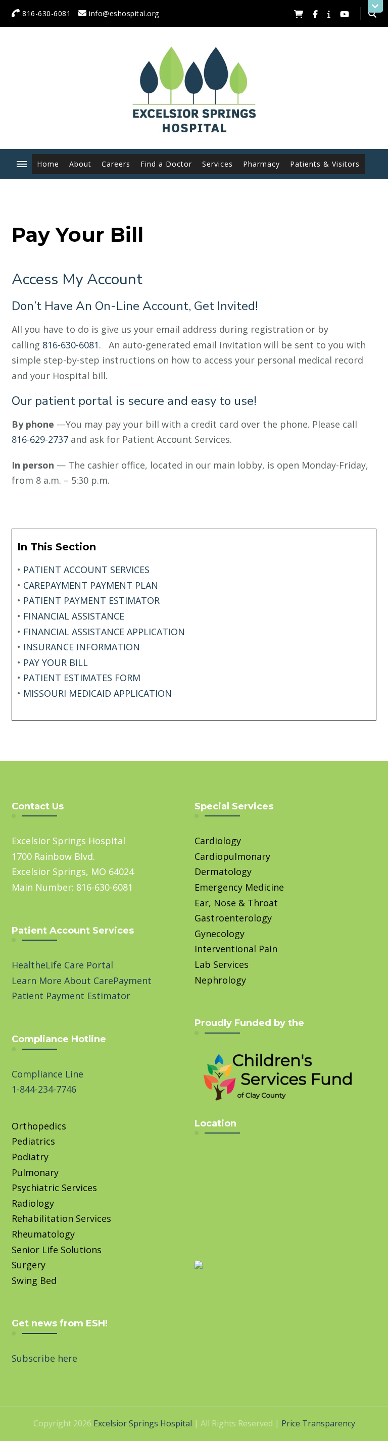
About (80, 164)
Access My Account (77, 279)
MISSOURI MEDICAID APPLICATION (97, 693)
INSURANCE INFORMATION (81, 647)
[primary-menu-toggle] (22, 164)
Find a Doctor (166, 164)
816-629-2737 (40, 439)
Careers (116, 164)
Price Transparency (318, 1423)
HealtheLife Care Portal (62, 965)
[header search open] (372, 13)
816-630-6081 (70, 345)
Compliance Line (47, 1074)
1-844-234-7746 (44, 1089)
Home (48, 164)
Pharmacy (261, 164)
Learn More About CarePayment (82, 980)
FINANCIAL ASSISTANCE (73, 616)
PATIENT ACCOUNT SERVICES (86, 569)
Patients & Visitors (325, 164)
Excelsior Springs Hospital (142, 1423)
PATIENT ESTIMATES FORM (81, 678)
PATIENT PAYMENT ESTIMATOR (91, 600)
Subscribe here (44, 1358)
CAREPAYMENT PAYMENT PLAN (90, 585)
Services (217, 164)
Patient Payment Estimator (71, 996)
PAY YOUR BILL (55, 662)
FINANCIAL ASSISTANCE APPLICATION (104, 632)
